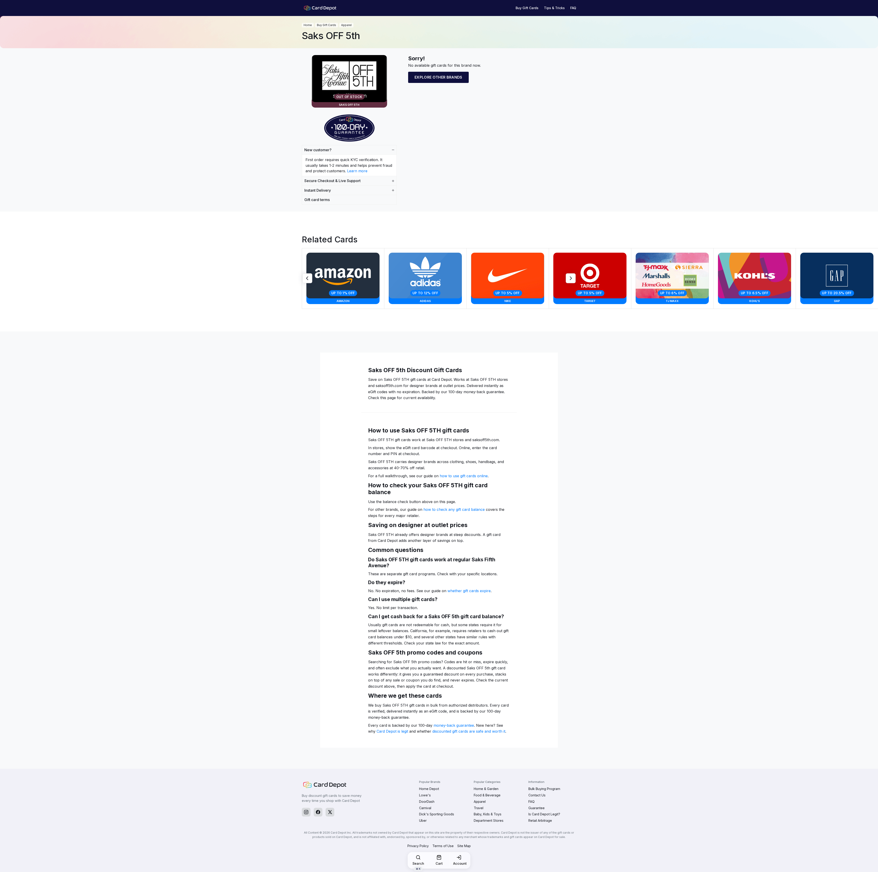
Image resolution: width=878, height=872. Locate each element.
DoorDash (426, 801)
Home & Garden (486, 789)
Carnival (425, 808)
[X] (330, 812)
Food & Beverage (487, 795)
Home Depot (429, 789)
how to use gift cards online (464, 476)
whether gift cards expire (469, 590)
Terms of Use (443, 846)
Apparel (346, 25)
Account (460, 863)
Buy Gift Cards (527, 8)
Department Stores (488, 820)
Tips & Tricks (554, 8)
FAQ (573, 8)
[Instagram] (306, 812)
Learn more (357, 171)
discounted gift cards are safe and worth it (468, 731)
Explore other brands (438, 77)
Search (418, 864)
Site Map (464, 846)
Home (308, 25)
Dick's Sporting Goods (436, 814)
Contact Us (537, 795)
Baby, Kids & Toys (487, 814)
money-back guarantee (454, 725)
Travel (478, 808)
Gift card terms (317, 199)
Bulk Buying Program (544, 789)
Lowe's (425, 795)
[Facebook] (318, 812)
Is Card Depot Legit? (544, 814)
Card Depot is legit (392, 731)
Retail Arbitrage (540, 820)
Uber (423, 820)
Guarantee (536, 808)
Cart (439, 863)
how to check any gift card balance (454, 509)
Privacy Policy (418, 846)
